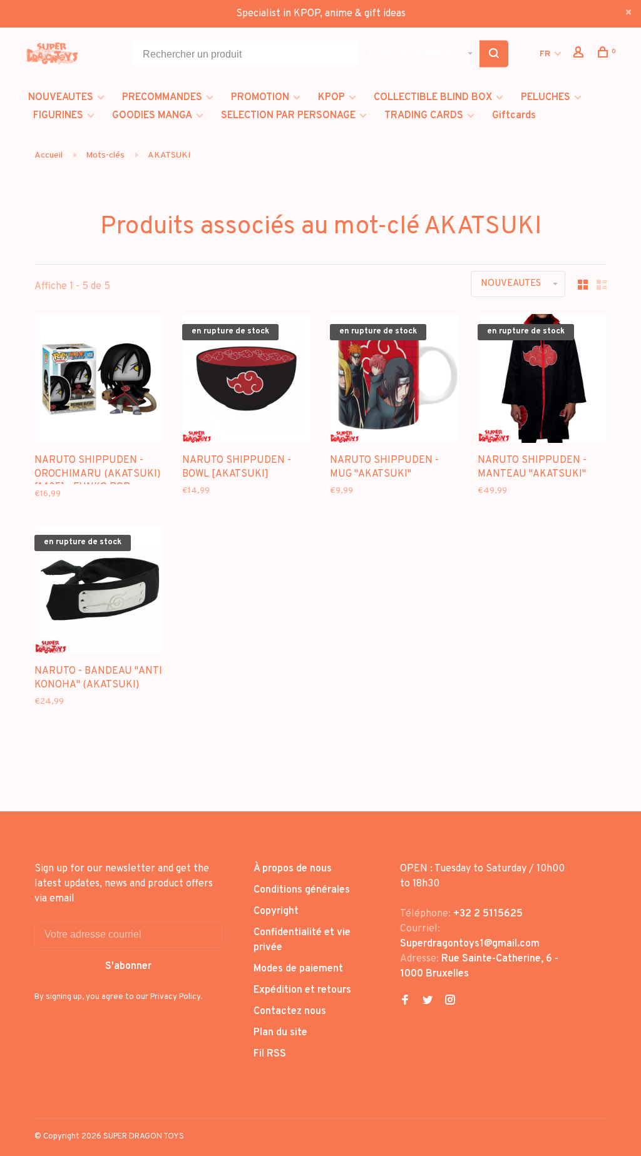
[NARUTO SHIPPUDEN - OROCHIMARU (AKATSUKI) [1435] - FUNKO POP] (98, 381)
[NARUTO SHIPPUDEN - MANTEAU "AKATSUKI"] (542, 381)
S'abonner (128, 966)
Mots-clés (105, 155)
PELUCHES (545, 97)
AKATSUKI (169, 155)
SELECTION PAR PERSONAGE (288, 115)
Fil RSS (270, 1054)
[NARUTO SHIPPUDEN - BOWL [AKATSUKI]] (246, 381)
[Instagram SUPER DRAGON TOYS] (450, 1001)
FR (545, 54)
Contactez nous (290, 1011)
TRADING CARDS (423, 115)
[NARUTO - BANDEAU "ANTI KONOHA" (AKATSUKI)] (98, 592)
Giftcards (514, 115)
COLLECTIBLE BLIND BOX (433, 97)
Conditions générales (302, 890)
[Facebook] (405, 1001)
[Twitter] (428, 1001)
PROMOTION (260, 97)
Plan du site (280, 1033)
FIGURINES (58, 115)
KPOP (331, 97)
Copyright (276, 911)
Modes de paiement (298, 969)
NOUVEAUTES (60, 97)
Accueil (48, 155)
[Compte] (580, 54)
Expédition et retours (302, 990)
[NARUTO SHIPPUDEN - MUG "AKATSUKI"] (394, 381)
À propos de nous (293, 869)
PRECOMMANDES (162, 97)
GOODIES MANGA (152, 115)
